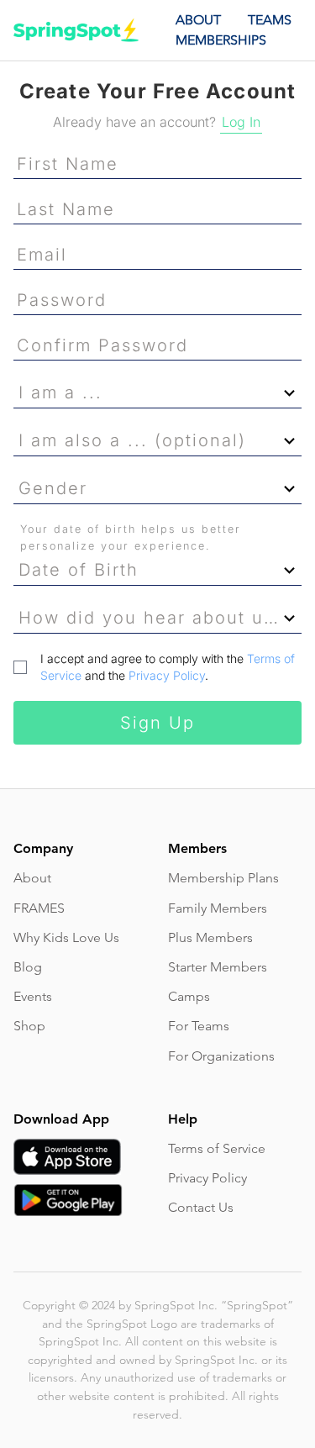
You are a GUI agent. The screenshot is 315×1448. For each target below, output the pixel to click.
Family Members (217, 908)
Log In (241, 121)
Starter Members (217, 967)
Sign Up (157, 723)
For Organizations (221, 1056)
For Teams (198, 1026)
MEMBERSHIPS (221, 40)
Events (32, 996)
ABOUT (198, 20)
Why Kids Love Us (66, 937)
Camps (189, 996)
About (32, 878)
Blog (27, 967)
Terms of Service (216, 1148)
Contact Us (201, 1207)
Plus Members (210, 937)
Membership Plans (223, 878)
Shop (29, 1026)
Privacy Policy (167, 675)
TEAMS (269, 20)
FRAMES (39, 908)
